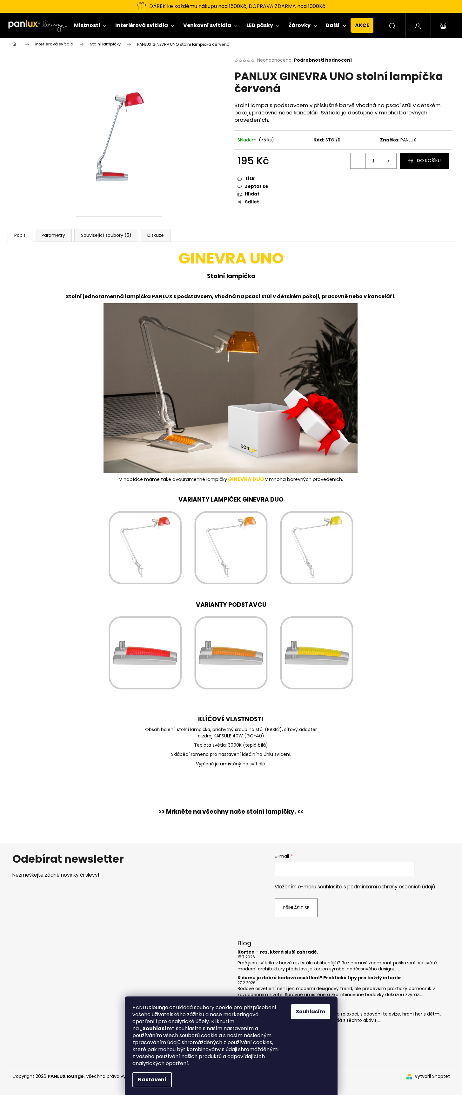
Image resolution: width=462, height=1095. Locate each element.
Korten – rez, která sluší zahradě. (278, 952)
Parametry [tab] (53, 235)
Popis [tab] (20, 235)
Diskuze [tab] (155, 235)
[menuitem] (90, 25)
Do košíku (429, 160)
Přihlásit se (296, 908)
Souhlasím (310, 1011)
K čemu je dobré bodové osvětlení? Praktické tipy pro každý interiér (319, 977)
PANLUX (408, 140)
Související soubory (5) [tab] (106, 235)
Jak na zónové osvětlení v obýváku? (281, 1003)
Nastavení (152, 1079)
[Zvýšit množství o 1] (388, 160)
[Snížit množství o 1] (358, 160)
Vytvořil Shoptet (432, 1076)
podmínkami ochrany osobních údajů (391, 886)
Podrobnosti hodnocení (323, 60)
